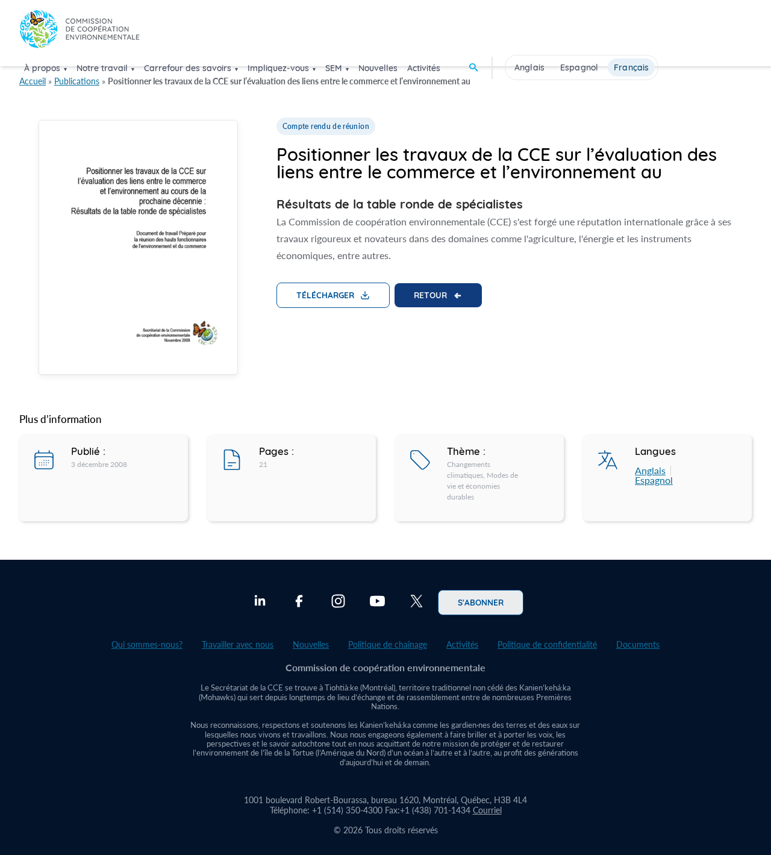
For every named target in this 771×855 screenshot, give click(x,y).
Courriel (487, 810)
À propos (42, 68)
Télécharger (325, 295)
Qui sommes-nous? (147, 644)
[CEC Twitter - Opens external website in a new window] (416, 602)
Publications (76, 81)
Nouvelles (378, 68)
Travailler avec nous (237, 644)
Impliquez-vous (278, 68)
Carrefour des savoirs (187, 68)
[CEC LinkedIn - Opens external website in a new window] (260, 602)
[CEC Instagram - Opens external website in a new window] (338, 602)
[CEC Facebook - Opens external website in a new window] (299, 602)
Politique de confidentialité (547, 644)
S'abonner (481, 602)
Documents (638, 644)
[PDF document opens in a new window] (138, 249)
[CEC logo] (79, 32)
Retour (430, 295)
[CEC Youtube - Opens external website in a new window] (377, 602)
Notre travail (102, 68)
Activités (423, 68)
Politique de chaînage (387, 644)
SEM (333, 68)
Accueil (32, 81)
